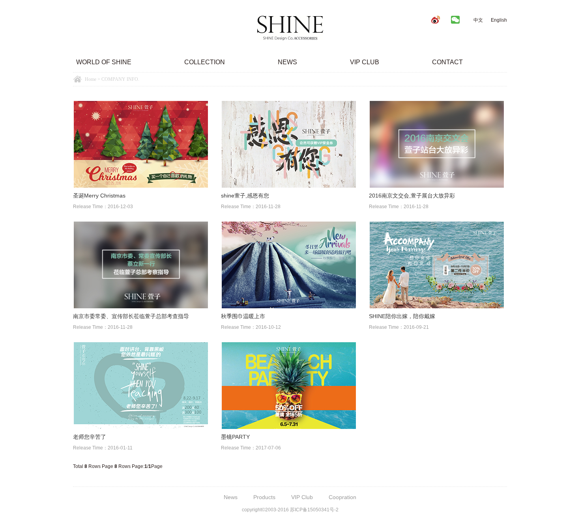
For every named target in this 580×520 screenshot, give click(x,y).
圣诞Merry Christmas (99, 195)
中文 (478, 20)
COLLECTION (204, 62)
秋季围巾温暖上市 (243, 316)
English (499, 20)
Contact (447, 62)
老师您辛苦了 (89, 437)
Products (264, 497)
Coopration (342, 497)
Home (90, 79)
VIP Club (302, 497)
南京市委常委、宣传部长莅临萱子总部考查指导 (131, 316)
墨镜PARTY (235, 437)
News (287, 62)
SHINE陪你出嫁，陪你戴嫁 (402, 316)
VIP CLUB (364, 62)
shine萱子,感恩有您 (245, 195)
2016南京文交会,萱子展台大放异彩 (412, 195)
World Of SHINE (103, 62)
